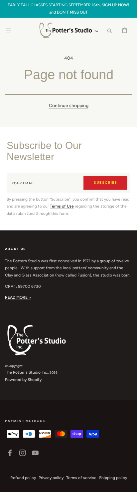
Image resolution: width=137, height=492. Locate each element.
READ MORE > (18, 297)
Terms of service (81, 477)
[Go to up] (128, 483)
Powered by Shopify (23, 379)
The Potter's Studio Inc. (26, 372)
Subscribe (105, 182)
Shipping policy (113, 477)
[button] (8, 30)
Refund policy (23, 477)
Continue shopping (68, 105)
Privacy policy (51, 477)
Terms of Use (62, 206)
